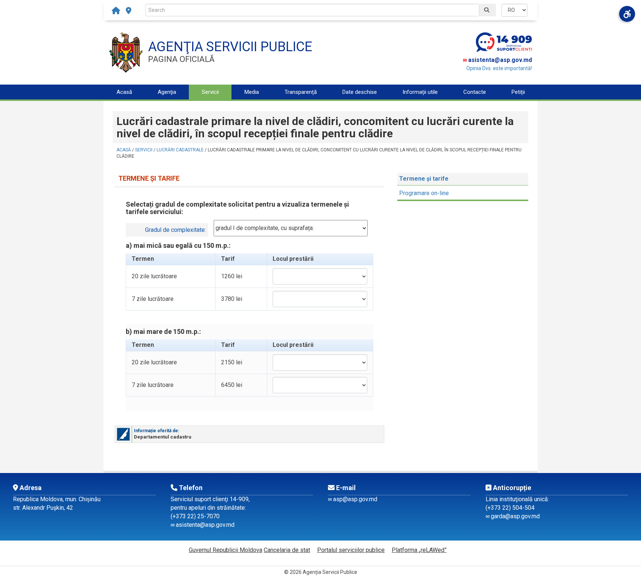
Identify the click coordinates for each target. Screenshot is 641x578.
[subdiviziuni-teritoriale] (128, 10)
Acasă (124, 92)
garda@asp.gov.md (515, 516)
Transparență (301, 92)
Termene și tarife (423, 178)
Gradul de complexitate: (175, 229)
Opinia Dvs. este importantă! (499, 68)
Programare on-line (424, 193)
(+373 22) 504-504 (510, 507)
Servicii (210, 92)
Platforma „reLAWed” (419, 550)
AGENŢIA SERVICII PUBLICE (230, 47)
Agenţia (167, 92)
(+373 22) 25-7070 (195, 516)
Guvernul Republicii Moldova (225, 550)
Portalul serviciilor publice (351, 550)
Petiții (518, 92)
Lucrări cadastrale (180, 149)
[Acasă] (118, 10)
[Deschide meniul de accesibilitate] (627, 14)
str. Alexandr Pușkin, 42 (43, 507)
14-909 (239, 499)
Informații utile (420, 92)
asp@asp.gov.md (355, 499)
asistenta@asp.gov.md (500, 59)
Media (251, 92)
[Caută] (487, 10)
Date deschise (359, 92)
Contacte (474, 92)
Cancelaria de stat (287, 550)
